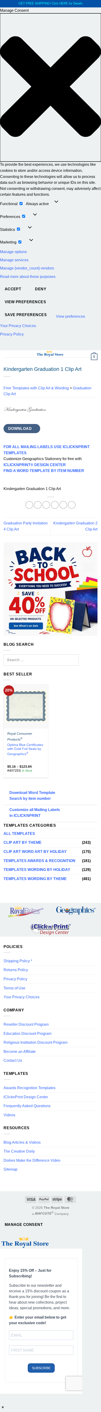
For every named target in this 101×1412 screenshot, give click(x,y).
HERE (63, 3)
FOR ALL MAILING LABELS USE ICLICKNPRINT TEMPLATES (47, 450)
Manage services (14, 260)
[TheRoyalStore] (50, 353)
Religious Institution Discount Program (35, 1042)
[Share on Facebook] (38, 505)
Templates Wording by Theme (35, 879)
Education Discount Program (27, 1034)
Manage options (13, 252)
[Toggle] (94, 842)
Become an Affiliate (20, 1052)
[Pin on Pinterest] (63, 505)
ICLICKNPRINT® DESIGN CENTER (35, 465)
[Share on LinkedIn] (72, 505)
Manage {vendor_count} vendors (27, 268)
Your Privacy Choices (18, 326)
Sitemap (10, 1169)
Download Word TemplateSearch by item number (32, 796)
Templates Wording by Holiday (37, 870)
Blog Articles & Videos (22, 1142)
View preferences (25, 302)
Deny (40, 289)
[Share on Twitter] (46, 505)
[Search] (73, 660)
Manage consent (24, 1225)
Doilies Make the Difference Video (32, 1160)
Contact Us (13, 1060)
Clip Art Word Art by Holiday (35, 852)
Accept (13, 289)
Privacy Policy (12, 334)
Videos (9, 1115)
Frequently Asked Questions (27, 1106)
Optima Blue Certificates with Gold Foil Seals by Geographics (25, 749)
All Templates (19, 834)
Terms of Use (14, 988)
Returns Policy (16, 970)
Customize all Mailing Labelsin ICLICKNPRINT (34, 813)
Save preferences (26, 315)
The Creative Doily (19, 1151)
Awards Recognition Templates (29, 1088)
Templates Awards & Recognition (39, 861)
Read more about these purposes (27, 277)
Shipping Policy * (18, 961)
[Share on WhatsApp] (29, 505)
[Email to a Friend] (55, 505)
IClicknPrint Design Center (26, 1097)
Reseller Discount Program (26, 1024)
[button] (50, 87)
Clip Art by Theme (23, 842)
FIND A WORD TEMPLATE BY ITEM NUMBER (44, 471)
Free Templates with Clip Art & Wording (36, 388)
